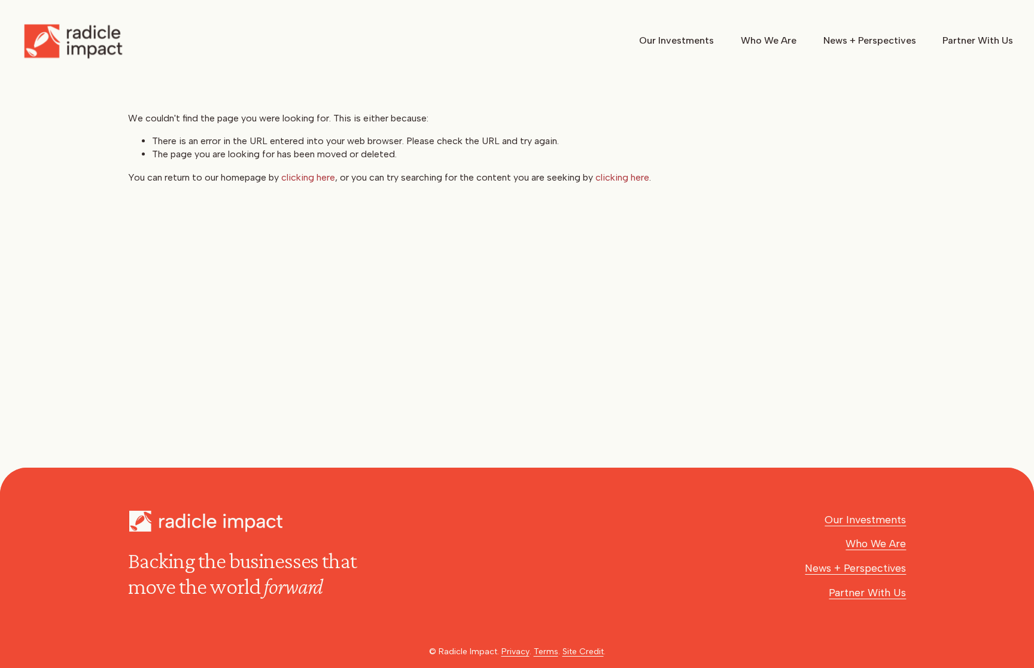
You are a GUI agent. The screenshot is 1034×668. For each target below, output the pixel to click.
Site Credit (583, 651)
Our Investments (676, 40)
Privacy (515, 651)
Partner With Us (977, 40)
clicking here (308, 177)
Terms (546, 651)
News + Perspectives (869, 40)
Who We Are (768, 40)
